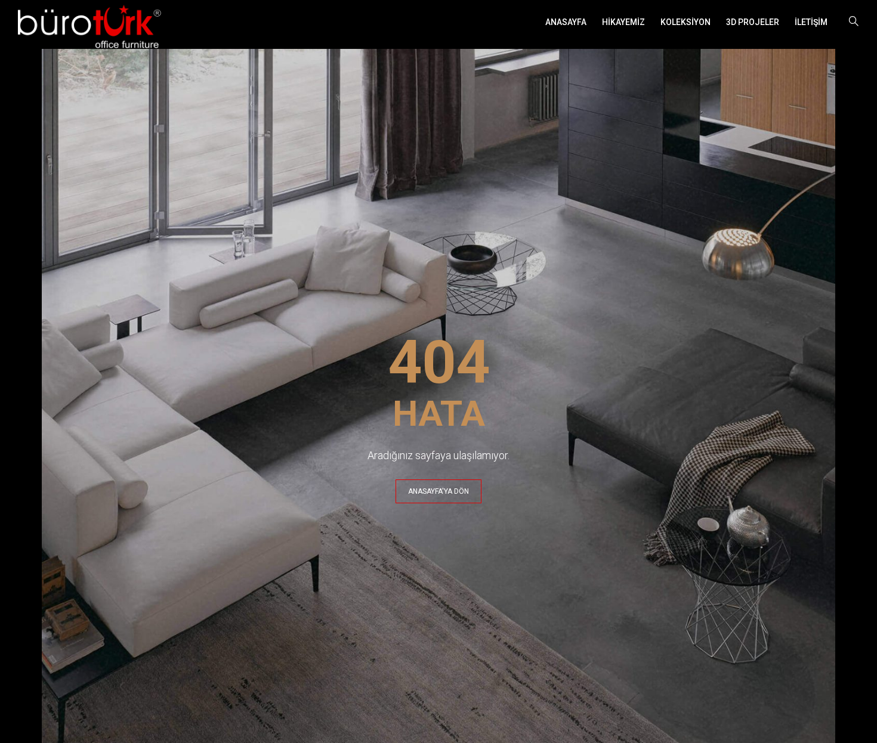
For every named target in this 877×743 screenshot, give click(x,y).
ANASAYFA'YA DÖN (438, 491)
